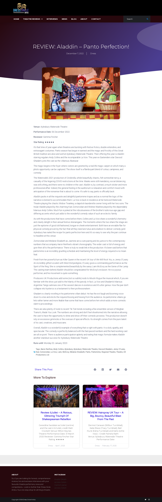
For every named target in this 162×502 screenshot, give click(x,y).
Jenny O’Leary (119, 349)
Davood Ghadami (105, 349)
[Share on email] (118, 369)
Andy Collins (58, 349)
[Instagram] (149, 499)
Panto (88, 352)
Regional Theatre (109, 352)
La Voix (54, 352)
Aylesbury (69, 349)
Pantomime (96, 352)
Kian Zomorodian (43, 352)
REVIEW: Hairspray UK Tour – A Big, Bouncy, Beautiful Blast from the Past (106, 416)
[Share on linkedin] (102, 369)
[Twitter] (145, 499)
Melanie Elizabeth (77, 352)
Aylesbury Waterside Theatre (86, 349)
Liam (60, 352)
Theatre (119, 352)
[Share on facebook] (95, 369)
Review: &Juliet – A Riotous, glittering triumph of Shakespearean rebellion (56, 416)
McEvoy (65, 352)
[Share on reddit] (125, 369)
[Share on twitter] (110, 369)
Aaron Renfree (47, 349)
